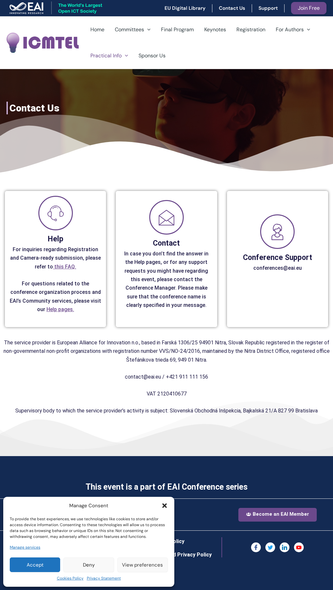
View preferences (142, 565)
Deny (89, 565)
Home (97, 29)
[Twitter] (270, 547)
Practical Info (106, 55)
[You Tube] (299, 547)
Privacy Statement (104, 578)
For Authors (290, 29)
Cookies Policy (70, 578)
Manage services (25, 547)
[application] (147, 30)
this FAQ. (64, 267)
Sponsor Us (152, 55)
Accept (35, 565)
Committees (129, 29)
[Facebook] (256, 547)
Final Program (177, 29)
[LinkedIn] (284, 547)
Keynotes (215, 29)
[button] (164, 505)
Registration (250, 29)
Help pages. (60, 309)
